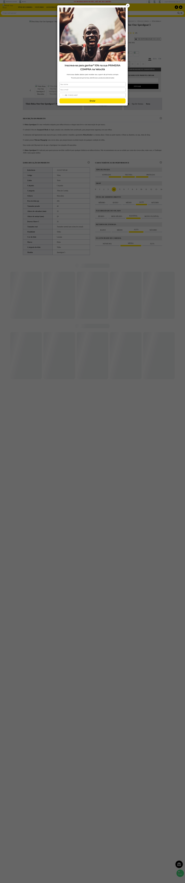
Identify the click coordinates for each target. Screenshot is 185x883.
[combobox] (63, 95)
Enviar (92, 101)
